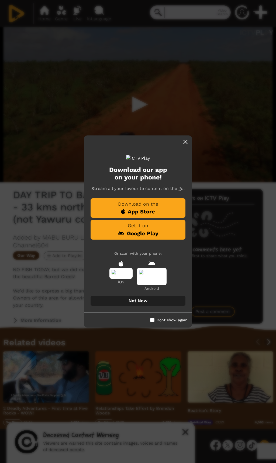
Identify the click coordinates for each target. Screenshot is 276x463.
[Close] (185, 142)
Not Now (138, 300)
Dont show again (172, 320)
